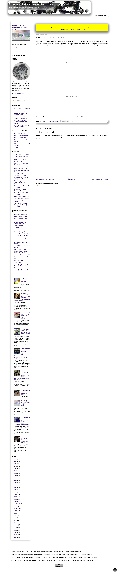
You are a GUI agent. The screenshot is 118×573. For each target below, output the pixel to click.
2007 (15, 532)
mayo (15, 517)
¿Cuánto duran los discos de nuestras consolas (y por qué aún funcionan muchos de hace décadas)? (21, 375)
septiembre (17, 508)
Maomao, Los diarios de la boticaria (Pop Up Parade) (21, 167)
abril (15, 520)
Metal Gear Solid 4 (70, 116)
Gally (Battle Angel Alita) (20, 232)
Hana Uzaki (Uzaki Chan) (21, 234)
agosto (16, 510)
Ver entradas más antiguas (99, 179)
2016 (15, 482)
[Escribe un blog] (63, 121)
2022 (15, 468)
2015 (15, 485)
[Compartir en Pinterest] (68, 121)
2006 (15, 535)
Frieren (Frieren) (18, 229)
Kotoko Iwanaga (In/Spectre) (22, 240)
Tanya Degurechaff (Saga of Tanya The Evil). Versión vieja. (22, 270)
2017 (15, 480)
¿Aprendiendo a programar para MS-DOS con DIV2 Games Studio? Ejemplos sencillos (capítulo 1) (22, 421)
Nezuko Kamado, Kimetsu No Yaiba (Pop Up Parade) (22, 178)
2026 (15, 459)
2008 (15, 530)
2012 (15, 492)
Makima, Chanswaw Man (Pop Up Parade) (21, 164)
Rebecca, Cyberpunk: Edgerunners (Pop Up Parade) (20, 182)
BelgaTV (68, 29)
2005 (15, 537)
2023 (15, 466)
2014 (15, 487)
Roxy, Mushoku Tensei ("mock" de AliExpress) (20, 190)
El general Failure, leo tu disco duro (30, 4)
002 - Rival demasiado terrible (22, 143)
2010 (15, 497)
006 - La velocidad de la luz (21, 135)
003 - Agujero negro (19, 141)
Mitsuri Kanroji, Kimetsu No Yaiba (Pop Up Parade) (21, 174)
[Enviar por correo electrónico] (61, 121)
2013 (15, 489)
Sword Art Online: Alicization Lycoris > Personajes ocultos (21, 117)
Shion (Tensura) (18, 259)
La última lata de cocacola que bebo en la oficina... (25, 392)
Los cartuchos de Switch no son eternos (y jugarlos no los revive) (25, 315)
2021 (15, 471)
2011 (15, 494)
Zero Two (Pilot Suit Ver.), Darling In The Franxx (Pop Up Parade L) (21, 205)
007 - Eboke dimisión (19, 133)
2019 (15, 475)
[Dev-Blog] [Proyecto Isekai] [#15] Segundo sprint (19, 27)
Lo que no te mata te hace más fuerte (24, 280)
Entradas (40, 186)
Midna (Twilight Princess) (21, 249)
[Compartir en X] (64, 121)
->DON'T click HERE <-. (101, 21)
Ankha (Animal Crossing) (20, 216)
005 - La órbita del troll (20, 137)
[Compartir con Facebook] (66, 121)
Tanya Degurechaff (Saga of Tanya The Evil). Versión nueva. (21, 266)
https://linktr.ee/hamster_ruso (43, 138)
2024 (15, 463)
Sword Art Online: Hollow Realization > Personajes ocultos (20, 121)
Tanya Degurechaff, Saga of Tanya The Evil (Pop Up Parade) (21, 200)
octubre (16, 506)
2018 (15, 478)
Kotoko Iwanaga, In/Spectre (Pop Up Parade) (21, 160)
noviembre (17, 503)
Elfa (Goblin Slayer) (19, 227)
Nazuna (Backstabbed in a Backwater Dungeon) (21, 252)
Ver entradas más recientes (45, 179)
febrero (16, 525)
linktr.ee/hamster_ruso (18, 93)
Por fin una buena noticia (78, 29)
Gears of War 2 (81, 116)
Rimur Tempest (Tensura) (21, 256)
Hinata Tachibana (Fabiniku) (21, 236)
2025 (15, 461)
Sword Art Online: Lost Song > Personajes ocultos (22, 125)
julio (15, 513)
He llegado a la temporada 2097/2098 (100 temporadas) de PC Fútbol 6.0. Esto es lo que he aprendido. (22, 332)
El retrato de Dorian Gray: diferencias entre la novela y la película (25, 439)
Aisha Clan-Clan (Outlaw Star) (22, 214)
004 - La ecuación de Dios (21, 139)
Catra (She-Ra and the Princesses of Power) (20, 222)
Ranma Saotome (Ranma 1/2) (22, 254)
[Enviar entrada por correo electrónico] (72, 121)
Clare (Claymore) (18, 225)
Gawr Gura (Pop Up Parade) (22, 154)
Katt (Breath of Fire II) (20, 238)
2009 (15, 499)
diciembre (17, 501)
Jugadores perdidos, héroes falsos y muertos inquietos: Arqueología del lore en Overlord (22, 297)
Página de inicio (72, 179)
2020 (15, 473)
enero (15, 527)
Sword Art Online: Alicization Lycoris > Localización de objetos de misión (21, 113)
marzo (16, 522)
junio (15, 515)
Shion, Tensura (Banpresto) (21, 196)
